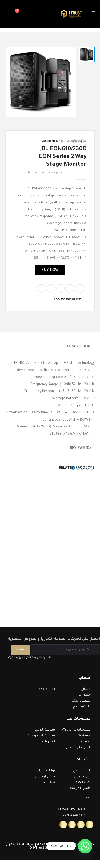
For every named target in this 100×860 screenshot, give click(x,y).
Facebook (80, 288)
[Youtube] (72, 824)
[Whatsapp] (63, 824)
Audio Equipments (70, 141)
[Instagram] (81, 824)
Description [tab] (79, 347)
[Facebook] (89, 824)
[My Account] (27, 14)
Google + (51, 288)
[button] (92, 467)
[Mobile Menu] (95, 13)
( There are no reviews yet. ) (42, 172)
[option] (87, 54)
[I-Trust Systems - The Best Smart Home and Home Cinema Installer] (71, 14)
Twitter (70, 288)
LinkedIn (60, 288)
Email (41, 288)
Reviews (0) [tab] (80, 448)
